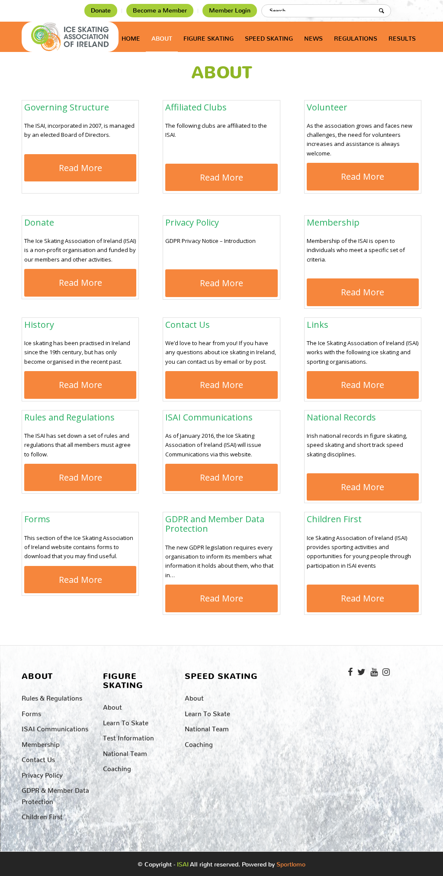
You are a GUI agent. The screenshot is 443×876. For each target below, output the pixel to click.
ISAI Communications (55, 727)
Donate (101, 10)
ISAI (183, 864)
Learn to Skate (125, 721)
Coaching (117, 767)
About (221, 72)
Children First (42, 815)
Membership (41, 742)
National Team (125, 752)
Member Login (229, 10)
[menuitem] (101, 11)
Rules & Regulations (52, 696)
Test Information (128, 736)
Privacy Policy (42, 773)
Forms (31, 712)
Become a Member (160, 10)
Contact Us (38, 758)
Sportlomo (290, 862)
